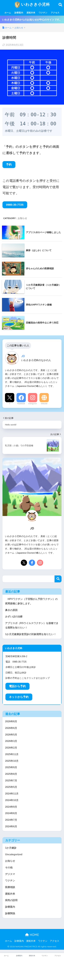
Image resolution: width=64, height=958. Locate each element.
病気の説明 (11, 900)
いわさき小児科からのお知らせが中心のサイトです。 (32, 19)
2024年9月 (11, 807)
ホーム (8, 12)
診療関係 (10, 913)
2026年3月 (11, 741)
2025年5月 (11, 787)
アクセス (55, 12)
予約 (9, 164)
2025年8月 (11, 774)
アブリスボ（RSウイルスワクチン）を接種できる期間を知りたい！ (31, 625)
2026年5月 (11, 734)
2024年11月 (11, 793)
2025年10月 (11, 761)
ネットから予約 (19, 696)
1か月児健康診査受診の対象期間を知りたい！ (30, 634)
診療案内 (18, 12)
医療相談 (10, 887)
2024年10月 (11, 800)
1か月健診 (10, 848)
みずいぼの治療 (14, 616)
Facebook (21, 404)
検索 (58, 578)
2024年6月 (11, 826)
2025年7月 (11, 780)
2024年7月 (11, 820)
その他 (9, 867)
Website (44, 404)
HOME (34, 935)
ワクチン (43, 12)
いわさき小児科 (35, 4)
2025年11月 (11, 754)
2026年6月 (11, 728)
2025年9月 (11, 767)
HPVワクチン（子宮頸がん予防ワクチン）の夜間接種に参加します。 (31, 601)
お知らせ (22, 218)
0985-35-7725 (14, 204)
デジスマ (10, 874)
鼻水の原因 (11, 610)
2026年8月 (11, 721)
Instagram (32, 404)
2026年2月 (11, 747)
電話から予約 (17, 686)
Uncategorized (13, 854)
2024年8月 (11, 813)
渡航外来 (31, 12)
